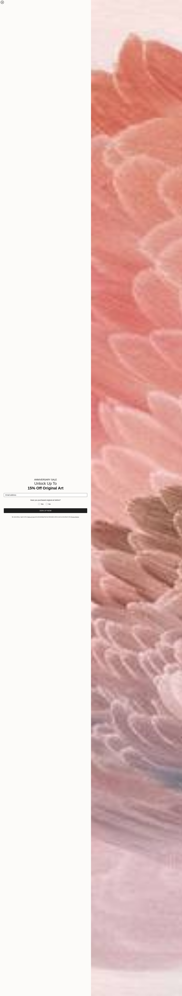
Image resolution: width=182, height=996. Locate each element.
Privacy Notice (75, 517)
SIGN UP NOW (45, 511)
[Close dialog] (2, 2)
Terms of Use (31, 517)
